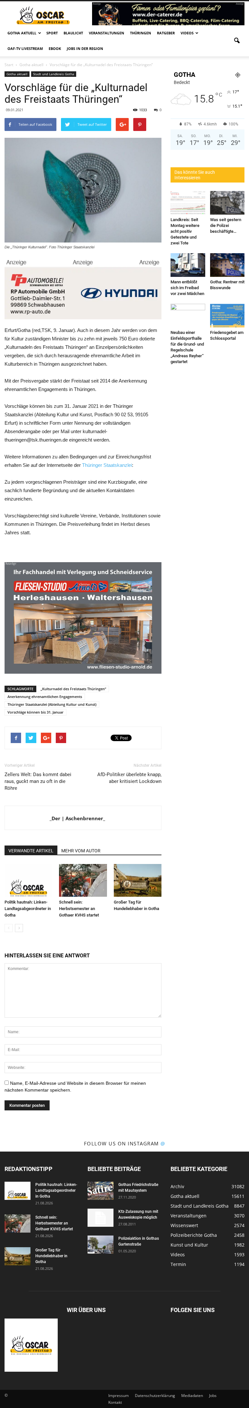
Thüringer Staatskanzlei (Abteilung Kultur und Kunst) (51, 704)
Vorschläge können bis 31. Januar (35, 712)
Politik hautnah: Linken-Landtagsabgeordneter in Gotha (28, 908)
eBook (55, 48)
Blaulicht (73, 32)
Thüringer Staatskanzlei (107, 465)
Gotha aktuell (21, 32)
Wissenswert (184, 1225)
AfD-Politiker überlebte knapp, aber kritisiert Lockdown (129, 778)
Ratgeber (166, 32)
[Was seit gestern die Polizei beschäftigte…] (227, 203)
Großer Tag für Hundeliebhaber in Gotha (51, 1256)
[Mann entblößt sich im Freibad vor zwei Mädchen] (188, 265)
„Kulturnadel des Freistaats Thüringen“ (73, 688)
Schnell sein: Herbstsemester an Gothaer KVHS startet (79, 908)
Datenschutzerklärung (155, 1395)
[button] (236, 41)
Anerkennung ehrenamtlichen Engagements (44, 696)
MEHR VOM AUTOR (81, 850)
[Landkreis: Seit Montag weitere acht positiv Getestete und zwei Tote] (188, 203)
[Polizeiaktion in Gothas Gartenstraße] (100, 1245)
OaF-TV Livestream (25, 48)
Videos (187, 32)
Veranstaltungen (106, 32)
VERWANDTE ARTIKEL (30, 850)
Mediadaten (192, 1395)
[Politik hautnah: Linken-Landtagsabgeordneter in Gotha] (28, 880)
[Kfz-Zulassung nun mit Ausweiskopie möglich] (100, 1218)
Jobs (213, 1395)
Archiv (177, 1186)
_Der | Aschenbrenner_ (77, 818)
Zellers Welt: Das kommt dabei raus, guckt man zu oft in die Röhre (38, 781)
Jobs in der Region (85, 48)
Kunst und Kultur (189, 1245)
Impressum (118, 1395)
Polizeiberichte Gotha (194, 1235)
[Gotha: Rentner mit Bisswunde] (227, 265)
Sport (52, 32)
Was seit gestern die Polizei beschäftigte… (225, 225)
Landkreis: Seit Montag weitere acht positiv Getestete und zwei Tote (185, 231)
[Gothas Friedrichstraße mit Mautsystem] (100, 1191)
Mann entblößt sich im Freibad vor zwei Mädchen (187, 287)
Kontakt (115, 1402)
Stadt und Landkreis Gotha (53, 74)
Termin (178, 1264)
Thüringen (140, 32)
